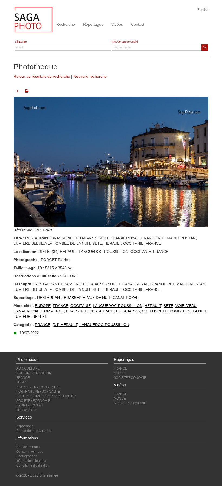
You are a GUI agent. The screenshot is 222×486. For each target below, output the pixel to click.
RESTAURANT (49, 297)
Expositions (24, 426)
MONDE (22, 382)
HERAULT (153, 306)
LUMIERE (22, 316)
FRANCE (60, 306)
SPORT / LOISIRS (29, 405)
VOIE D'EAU (186, 306)
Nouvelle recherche (90, 76)
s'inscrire (21, 41)
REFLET (39, 316)
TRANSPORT (26, 410)
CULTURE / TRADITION (33, 373)
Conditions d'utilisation (33, 465)
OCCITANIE (80, 306)
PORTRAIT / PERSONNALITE (38, 391)
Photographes (26, 456)
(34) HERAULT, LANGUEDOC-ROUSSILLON (91, 324)
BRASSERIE (74, 297)
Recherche (65, 24)
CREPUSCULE (154, 311)
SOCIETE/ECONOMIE (130, 378)
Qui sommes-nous (29, 452)
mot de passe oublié (125, 41)
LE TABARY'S (128, 311)
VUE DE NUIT (98, 297)
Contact (137, 24)
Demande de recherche (33, 431)
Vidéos (117, 24)
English (202, 10)
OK (205, 47)
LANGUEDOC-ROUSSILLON (117, 306)
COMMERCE (52, 311)
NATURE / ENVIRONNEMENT (38, 387)
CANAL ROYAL (125, 297)
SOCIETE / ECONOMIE (33, 401)
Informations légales (31, 461)
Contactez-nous (28, 447)
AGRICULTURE (28, 368)
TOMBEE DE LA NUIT (188, 311)
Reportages (93, 24)
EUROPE (43, 306)
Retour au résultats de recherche (42, 76)
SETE (168, 306)
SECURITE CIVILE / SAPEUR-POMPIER (46, 396)
